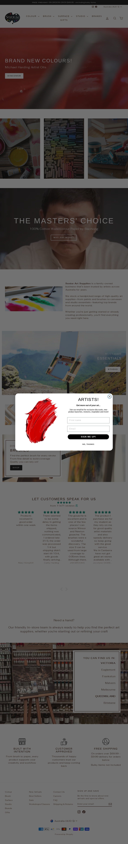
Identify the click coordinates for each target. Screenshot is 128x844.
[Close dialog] (110, 396)
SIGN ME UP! (88, 437)
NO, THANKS (88, 444)
